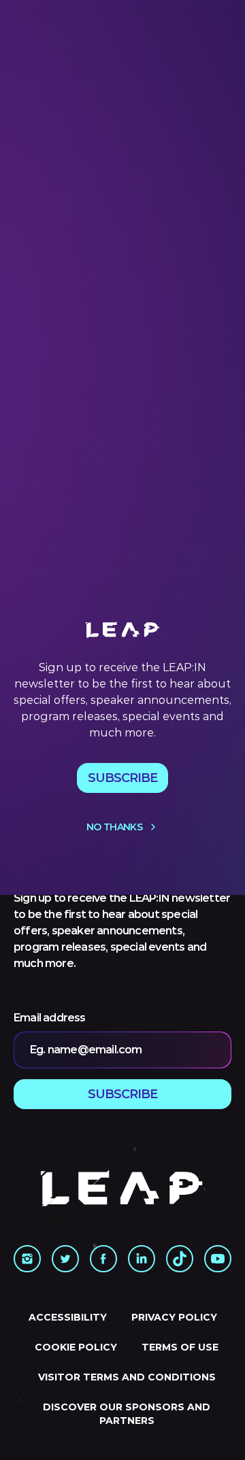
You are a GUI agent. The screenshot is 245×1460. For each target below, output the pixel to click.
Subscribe (123, 777)
